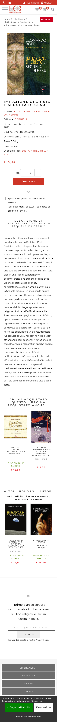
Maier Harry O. (41, 459)
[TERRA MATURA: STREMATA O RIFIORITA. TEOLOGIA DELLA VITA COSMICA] (16, 520)
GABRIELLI (21, 119)
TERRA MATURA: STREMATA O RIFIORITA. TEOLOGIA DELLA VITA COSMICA (15, 544)
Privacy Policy (42, 640)
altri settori (46, 19)
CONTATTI (29, 691)
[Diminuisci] (23, 172)
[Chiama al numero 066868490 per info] (4, 2)
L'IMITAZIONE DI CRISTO (41, 541)
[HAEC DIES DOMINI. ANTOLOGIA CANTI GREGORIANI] (16, 428)
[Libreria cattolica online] (15, 9)
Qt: (17, 173)
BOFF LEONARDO (39, 496)
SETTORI (28, 683)
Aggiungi (30, 182)
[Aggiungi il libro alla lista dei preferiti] (28, 191)
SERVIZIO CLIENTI (28, 676)
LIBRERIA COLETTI (28, 668)
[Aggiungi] (38, 172)
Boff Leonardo (16, 551)
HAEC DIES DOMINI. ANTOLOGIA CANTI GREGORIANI (16, 450)
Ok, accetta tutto (20, 707)
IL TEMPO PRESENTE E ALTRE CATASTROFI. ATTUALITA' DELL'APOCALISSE (41, 451)
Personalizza (43, 707)
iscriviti (28, 634)
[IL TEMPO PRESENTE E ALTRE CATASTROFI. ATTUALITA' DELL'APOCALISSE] (41, 428)
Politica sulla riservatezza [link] (28, 716)
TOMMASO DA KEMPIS (28, 499)
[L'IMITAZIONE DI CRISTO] (41, 520)
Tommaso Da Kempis (41, 546)
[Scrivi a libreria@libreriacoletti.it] (9, 2)
